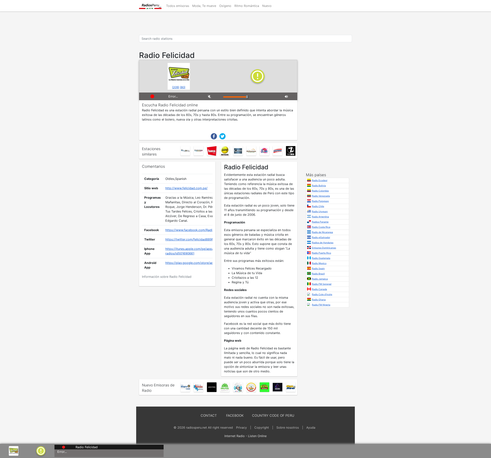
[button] (40, 450)
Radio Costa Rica (321, 227)
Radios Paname (320, 221)
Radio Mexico (319, 263)
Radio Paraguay (320, 201)
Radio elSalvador (321, 237)
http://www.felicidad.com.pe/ (186, 188)
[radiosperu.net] (150, 6)
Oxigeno (225, 6)
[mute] (212, 96)
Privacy (241, 427)
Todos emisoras (177, 6)
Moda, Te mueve (204, 6)
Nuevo (267, 6)
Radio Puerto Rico (321, 252)
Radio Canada (319, 289)
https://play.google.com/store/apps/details (196, 263)
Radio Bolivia (319, 185)
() (175, 87)
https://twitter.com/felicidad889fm (190, 239)
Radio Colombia (320, 190)
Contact (209, 415)
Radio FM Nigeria (321, 304)
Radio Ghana (319, 299)
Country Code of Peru (273, 415)
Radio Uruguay (320, 211)
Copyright (261, 427)
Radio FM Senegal (321, 284)
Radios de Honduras (322, 242)
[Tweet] (222, 136)
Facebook (235, 415)
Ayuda (310, 427)
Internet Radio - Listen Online (245, 436)
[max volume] (289, 96)
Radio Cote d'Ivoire (322, 294)
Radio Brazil (318, 273)
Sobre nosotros (287, 427)
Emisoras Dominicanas (324, 247)
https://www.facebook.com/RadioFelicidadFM (198, 230)
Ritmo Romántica (246, 6)
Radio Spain (318, 268)
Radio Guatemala (321, 258)
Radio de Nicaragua (322, 232)
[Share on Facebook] (214, 136)
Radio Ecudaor (319, 180)
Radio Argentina (320, 216)
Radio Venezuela (321, 195)
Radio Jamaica (320, 278)
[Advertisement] (245, 23)
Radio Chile (318, 206)
